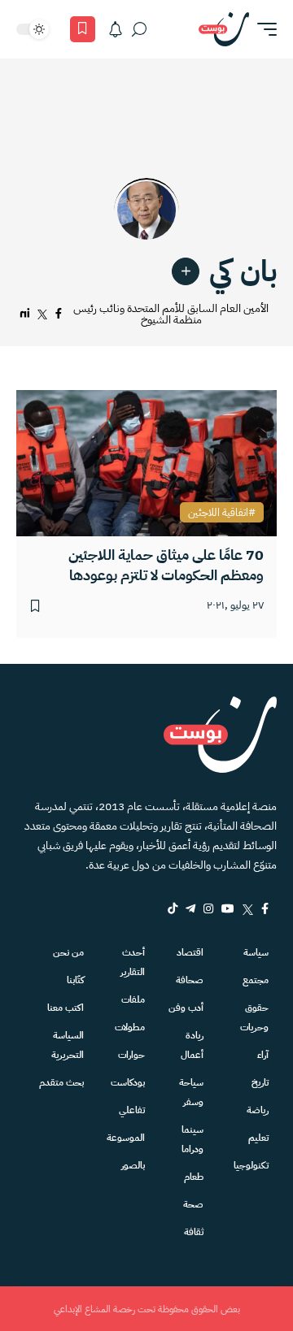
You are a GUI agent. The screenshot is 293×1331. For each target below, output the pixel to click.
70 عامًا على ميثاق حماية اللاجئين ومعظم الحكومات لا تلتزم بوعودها (166, 564)
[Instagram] (208, 908)
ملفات (133, 999)
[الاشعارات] (115, 29)
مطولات (130, 1027)
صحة (193, 1204)
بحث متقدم (61, 1082)
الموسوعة (126, 1137)
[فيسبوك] (58, 314)
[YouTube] (227, 908)
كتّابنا (75, 980)
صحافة (189, 980)
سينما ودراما (192, 1139)
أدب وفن (185, 1007)
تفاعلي (132, 1110)
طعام (193, 1176)
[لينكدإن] (24, 314)
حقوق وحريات (254, 1017)
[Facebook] (265, 908)
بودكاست (128, 1082)
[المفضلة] (82, 29)
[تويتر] (42, 314)
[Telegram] (190, 908)
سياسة (256, 952)
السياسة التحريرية (67, 1045)
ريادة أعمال (192, 1045)
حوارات (131, 1054)
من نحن (68, 952)
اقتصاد (190, 952)
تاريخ (260, 1082)
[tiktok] (172, 908)
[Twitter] (248, 908)
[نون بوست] (224, 29)
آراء (263, 1054)
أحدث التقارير (132, 962)
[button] (263, 29)
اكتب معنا (65, 1007)
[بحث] (139, 29)
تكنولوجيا (251, 1165)
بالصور (133, 1165)
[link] (185, 271)
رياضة (258, 1110)
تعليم (258, 1137)
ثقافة (193, 1232)
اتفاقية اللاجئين (218, 512)
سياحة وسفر (191, 1092)
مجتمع (256, 980)
